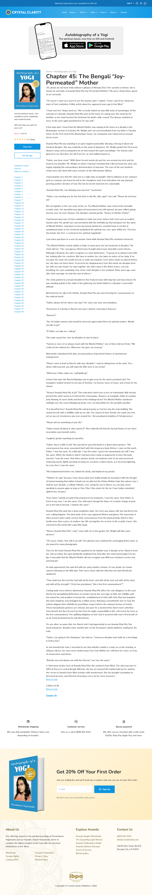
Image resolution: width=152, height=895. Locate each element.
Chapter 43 (19, 297)
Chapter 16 (19, 220)
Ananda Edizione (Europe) (88, 846)
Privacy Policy (41, 856)
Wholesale (11, 852)
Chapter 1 (18, 177)
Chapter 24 (19, 243)
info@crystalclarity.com (128, 839)
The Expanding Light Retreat (89, 839)
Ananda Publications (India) (88, 843)
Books (72, 12)
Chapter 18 (19, 226)
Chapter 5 (18, 188)
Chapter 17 (19, 223)
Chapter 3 (18, 183)
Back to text (51, 679)
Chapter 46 (51, 695)
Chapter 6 (18, 191)
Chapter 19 (19, 228)
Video (92, 12)
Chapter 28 (19, 254)
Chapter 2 (18, 180)
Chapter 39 (19, 286)
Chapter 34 (19, 271)
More (102, 12)
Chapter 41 (19, 291)
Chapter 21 (19, 234)
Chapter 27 (19, 251)
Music (82, 12)
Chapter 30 (19, 260)
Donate (124, 12)
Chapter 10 (19, 203)
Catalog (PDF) (12, 859)
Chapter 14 (19, 214)
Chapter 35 (19, 274)
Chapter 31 (19, 263)
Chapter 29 (19, 257)
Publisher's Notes (21, 165)
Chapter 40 (19, 289)
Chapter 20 (19, 231)
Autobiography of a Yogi (65, 71)
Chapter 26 (19, 248)
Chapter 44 (19, 300)
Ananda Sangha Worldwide (88, 836)
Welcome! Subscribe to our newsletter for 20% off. (76, 3)
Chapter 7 (18, 194)
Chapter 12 (19, 208)
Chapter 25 (19, 246)
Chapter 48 (19, 311)
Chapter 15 (19, 217)
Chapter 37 (19, 280)
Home (64, 12)
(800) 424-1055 (124, 836)
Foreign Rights (12, 856)
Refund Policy (41, 859)
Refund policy (82, 853)
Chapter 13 (19, 211)
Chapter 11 (19, 206)
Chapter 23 (19, 240)
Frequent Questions (44, 852)
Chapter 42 (19, 294)
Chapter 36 (19, 277)
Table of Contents (21, 171)
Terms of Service (84, 849)
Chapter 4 (18, 185)
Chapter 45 (19, 303)
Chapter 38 (19, 283)
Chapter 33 (19, 268)
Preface (17, 168)
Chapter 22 (19, 237)
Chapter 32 (19, 266)
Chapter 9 (18, 200)
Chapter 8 (18, 197)
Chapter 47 (19, 309)
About (112, 12)
